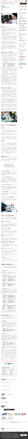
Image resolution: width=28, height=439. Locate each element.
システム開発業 (4, 369)
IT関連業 (10, 3)
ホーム (1, 3)
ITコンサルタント (4, 370)
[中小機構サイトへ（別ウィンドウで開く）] (26, 1)
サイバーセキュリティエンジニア (5, 374)
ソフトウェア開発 (11, 369)
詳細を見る (21, 436)
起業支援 (4, 3)
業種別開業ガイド (7, 3)
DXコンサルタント (12, 374)
